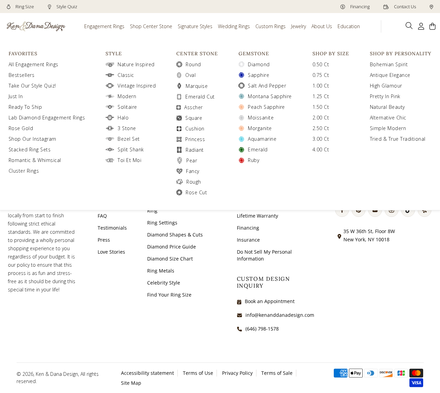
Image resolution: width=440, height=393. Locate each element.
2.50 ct (320, 128)
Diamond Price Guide (171, 246)
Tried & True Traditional (398, 139)
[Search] (409, 25)
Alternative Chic (388, 117)
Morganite (260, 128)
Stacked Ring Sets (30, 149)
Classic (126, 75)
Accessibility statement (147, 373)
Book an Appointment (270, 301)
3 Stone (127, 128)
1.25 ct (320, 96)
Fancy (192, 171)
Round (193, 64)
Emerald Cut (199, 96)
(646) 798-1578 (262, 328)
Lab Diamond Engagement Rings (47, 117)
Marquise (197, 86)
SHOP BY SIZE (330, 53)
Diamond (259, 64)
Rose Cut (196, 192)
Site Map (131, 383)
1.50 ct (320, 107)
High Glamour (386, 85)
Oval (190, 75)
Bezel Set (129, 139)
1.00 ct (320, 85)
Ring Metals (160, 270)
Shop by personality (400, 53)
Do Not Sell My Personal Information (264, 255)
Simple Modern (388, 128)
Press (104, 239)
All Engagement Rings (33, 64)
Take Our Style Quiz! (32, 85)
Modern (127, 96)
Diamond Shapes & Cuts (175, 234)
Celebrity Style (163, 282)
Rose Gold (21, 128)
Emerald (257, 149)
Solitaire (127, 107)
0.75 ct (320, 75)
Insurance (248, 239)
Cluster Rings (24, 170)
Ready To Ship (25, 107)
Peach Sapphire (266, 107)
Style (114, 53)
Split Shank (131, 149)
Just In (16, 96)
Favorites (23, 53)
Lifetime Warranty (257, 215)
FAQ (102, 215)
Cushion (194, 128)
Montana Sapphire (270, 96)
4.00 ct (320, 149)
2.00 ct (320, 117)
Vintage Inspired (137, 85)
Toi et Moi (129, 160)
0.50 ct (320, 64)
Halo (123, 117)
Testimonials (112, 227)
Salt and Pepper (267, 85)
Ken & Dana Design (57, 374)
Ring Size (24, 6)
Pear (191, 160)
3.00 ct (320, 139)
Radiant (195, 150)
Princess (195, 139)
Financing (359, 6)
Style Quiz (66, 6)
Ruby (253, 160)
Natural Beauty (387, 107)
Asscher (193, 107)
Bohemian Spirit (389, 64)
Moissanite (261, 117)
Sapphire (258, 75)
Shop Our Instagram (32, 139)
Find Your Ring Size (169, 294)
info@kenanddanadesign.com (279, 315)
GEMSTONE (254, 53)
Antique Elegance (390, 75)
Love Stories (111, 251)
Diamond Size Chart (170, 258)
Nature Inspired (136, 64)
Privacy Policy (237, 373)
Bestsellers (21, 75)
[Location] (431, 6)
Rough (193, 181)
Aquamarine (262, 139)
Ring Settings (162, 222)
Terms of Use (198, 373)
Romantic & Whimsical (35, 160)
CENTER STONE (197, 53)
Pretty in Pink (385, 96)
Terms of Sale (277, 373)
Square (193, 118)
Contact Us (404, 6)
